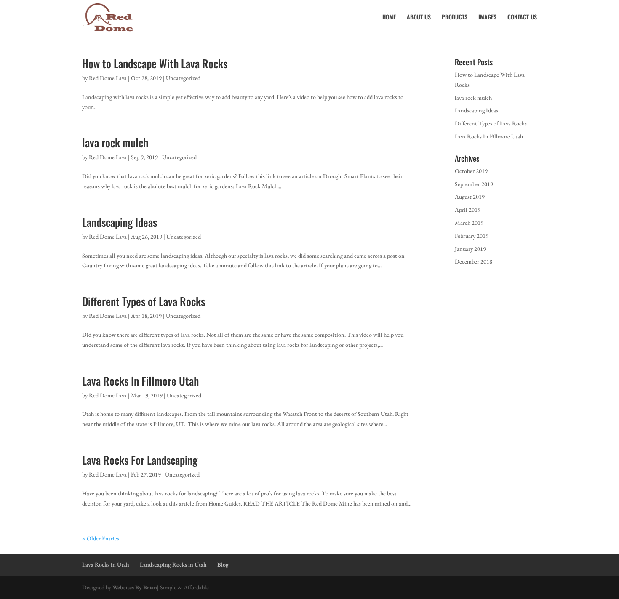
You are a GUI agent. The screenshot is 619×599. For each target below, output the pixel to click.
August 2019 (470, 196)
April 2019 (467, 209)
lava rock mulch (115, 142)
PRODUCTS (454, 17)
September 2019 (474, 184)
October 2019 (471, 171)
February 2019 (471, 236)
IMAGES (487, 17)
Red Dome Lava (108, 78)
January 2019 (470, 249)
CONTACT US (522, 17)
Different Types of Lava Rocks (143, 301)
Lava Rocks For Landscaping (139, 460)
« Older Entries (100, 538)
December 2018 (473, 261)
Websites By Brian (134, 587)
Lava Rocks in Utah (105, 564)
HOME (389, 17)
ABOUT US (419, 17)
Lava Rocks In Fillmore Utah (140, 381)
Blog (223, 564)
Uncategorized (183, 78)
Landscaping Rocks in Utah (173, 564)
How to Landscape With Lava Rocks (154, 63)
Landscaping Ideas (119, 222)
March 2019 (469, 222)
